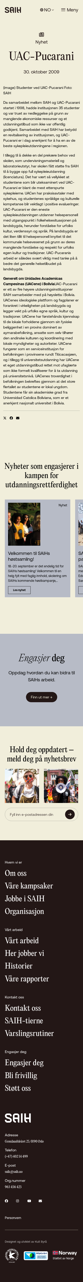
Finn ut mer (41, 697)
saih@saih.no (14, 1172)
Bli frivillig (21, 1076)
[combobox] (47, 10)
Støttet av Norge (63, 1258)
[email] (17, 418)
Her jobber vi (24, 953)
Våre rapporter (27, 979)
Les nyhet (19, 590)
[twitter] (4, 418)
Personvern (13, 1218)
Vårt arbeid (22, 941)
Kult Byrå (41, 1241)
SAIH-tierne (24, 1021)
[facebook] (11, 418)
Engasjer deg (24, 1063)
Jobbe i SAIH (25, 899)
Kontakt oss (23, 1008)
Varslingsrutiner (29, 1034)
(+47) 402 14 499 (16, 1157)
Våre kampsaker (29, 886)
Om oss (16, 873)
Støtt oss (18, 1088)
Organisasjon (24, 912)
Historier (19, 966)
